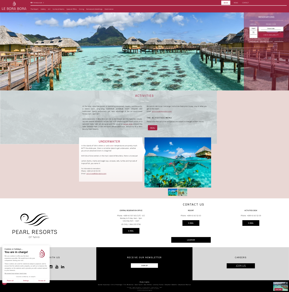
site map (129, 287)
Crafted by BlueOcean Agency (144, 290)
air (105, 146)
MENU (152, 128)
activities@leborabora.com (162, 111)
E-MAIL (131, 231)
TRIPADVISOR (37, 3)
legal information (137, 287)
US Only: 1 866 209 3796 (131, 224)
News (236, 3)
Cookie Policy (154, 287)
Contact (245, 3)
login (161, 287)
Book (226, 3)
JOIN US (241, 266)
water (111, 146)
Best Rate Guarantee (266, 41)
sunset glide (128, 124)
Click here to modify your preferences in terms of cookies (144, 288)
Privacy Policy (146, 287)
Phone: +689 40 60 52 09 (251, 216)
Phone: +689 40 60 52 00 (191, 216)
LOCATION (191, 240)
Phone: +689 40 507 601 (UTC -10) (131, 216)
